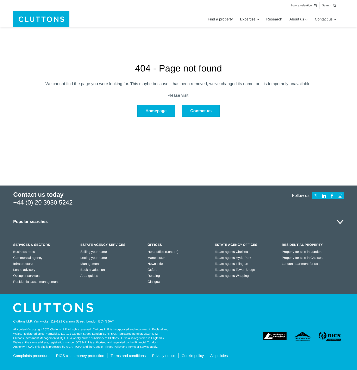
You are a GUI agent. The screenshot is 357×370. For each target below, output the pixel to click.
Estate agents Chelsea (231, 252)
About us (296, 19)
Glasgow (154, 282)
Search (326, 5)
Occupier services (26, 276)
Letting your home (93, 258)
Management (90, 264)
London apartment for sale (301, 264)
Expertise (248, 19)
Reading (154, 276)
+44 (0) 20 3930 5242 (43, 202)
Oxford (152, 270)
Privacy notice (163, 356)
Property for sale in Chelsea (302, 258)
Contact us (324, 19)
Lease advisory (24, 270)
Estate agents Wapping (232, 276)
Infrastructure (23, 264)
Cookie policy (193, 356)
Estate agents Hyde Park (233, 258)
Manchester (156, 258)
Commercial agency (27, 258)
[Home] (41, 19)
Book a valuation (301, 5)
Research (274, 19)
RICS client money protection (80, 356)
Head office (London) (163, 252)
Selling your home (93, 252)
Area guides (89, 276)
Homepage (156, 111)
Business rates (24, 252)
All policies (219, 356)
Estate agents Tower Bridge (235, 270)
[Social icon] (316, 195)
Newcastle (155, 264)
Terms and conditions (128, 356)
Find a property (220, 19)
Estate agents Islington (231, 264)
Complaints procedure (31, 356)
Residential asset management (36, 282)
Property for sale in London (301, 252)
